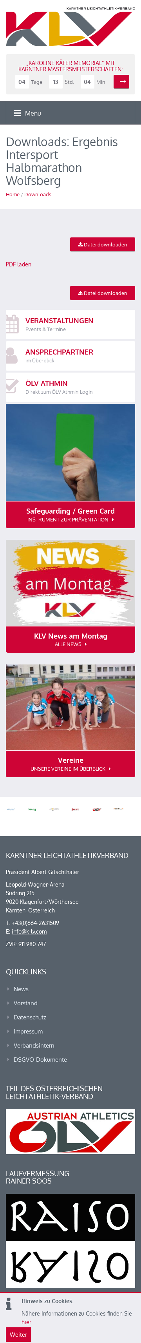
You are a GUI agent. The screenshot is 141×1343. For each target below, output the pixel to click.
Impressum (28, 1031)
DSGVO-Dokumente (40, 1059)
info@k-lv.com (29, 931)
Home (13, 194)
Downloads (37, 194)
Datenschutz (30, 1017)
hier (26, 1322)
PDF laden (18, 264)
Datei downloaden (105, 244)
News (21, 989)
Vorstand (26, 1003)
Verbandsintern (34, 1045)
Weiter (18, 1334)
